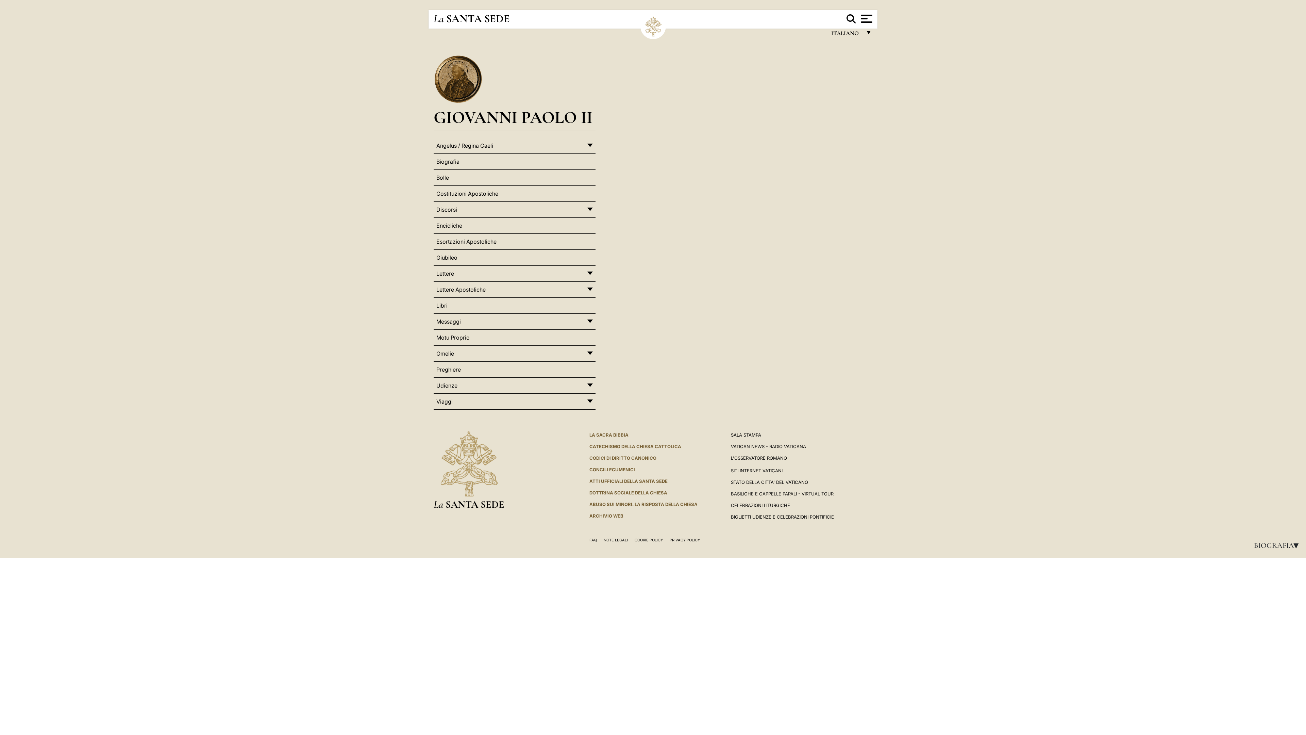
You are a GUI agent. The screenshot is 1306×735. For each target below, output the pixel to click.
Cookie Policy (649, 540)
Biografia (1278, 545)
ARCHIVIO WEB (606, 516)
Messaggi (448, 321)
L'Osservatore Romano (759, 458)
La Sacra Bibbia (609, 435)
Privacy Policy (685, 540)
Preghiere (448, 369)
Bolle (442, 177)
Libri (442, 305)
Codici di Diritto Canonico (622, 458)
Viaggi (444, 401)
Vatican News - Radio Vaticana (768, 446)
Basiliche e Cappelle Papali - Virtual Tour (782, 493)
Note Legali (616, 540)
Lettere (445, 273)
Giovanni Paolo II (513, 117)
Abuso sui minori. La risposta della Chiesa (643, 504)
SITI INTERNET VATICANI (757, 470)
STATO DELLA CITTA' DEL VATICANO (769, 482)
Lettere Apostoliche (461, 289)
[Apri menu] (865, 18)
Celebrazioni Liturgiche (760, 505)
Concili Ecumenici (612, 469)
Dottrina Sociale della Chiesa (628, 492)
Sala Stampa (746, 435)
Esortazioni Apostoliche (466, 241)
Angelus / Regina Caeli (464, 145)
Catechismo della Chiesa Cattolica (635, 446)
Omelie (445, 353)
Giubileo (446, 257)
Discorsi (446, 209)
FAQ (593, 540)
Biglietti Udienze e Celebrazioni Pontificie (782, 517)
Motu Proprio (453, 337)
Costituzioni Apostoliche (467, 193)
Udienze (446, 385)
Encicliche (449, 225)
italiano (846, 35)
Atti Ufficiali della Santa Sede (628, 481)
